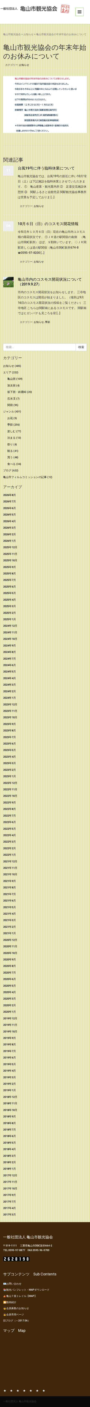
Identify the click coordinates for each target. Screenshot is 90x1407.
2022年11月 (10, 789)
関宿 (10, 405)
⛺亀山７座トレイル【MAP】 (20, 1296)
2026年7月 (9, 501)
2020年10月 (10, 953)
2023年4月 (9, 756)
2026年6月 (9, 508)
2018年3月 (9, 1155)
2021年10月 (10, 874)
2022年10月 (10, 795)
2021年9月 (9, 881)
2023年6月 (9, 743)
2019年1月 (9, 1090)
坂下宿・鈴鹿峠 (16, 391)
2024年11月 (10, 632)
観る (10, 450)
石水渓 (11, 398)
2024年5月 (9, 671)
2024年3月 (9, 684)
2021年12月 (10, 861)
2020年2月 (9, 1005)
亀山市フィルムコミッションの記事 (25, 477)
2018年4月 (9, 1149)
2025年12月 (10, 547)
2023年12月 (10, 704)
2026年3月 (9, 527)
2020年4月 (9, 992)
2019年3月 (9, 1077)
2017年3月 (9, 1214)
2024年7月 (9, 658)
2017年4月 (9, 1208)
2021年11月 (10, 867)
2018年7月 (9, 1129)
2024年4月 (9, 678)
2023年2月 (9, 769)
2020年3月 (9, 998)
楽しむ (11, 431)
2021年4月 (9, 913)
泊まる (11, 437)
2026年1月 (9, 540)
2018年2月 (9, 1162)
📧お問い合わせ (12, 1283)
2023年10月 (10, 717)
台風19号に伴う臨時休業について (46, 168)
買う (10, 457)
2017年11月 (10, 1181)
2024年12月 (10, 625)
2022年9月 (9, 802)
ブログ (7, 470)
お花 (10, 418)
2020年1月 (9, 1011)
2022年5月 (9, 828)
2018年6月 (9, 1136)
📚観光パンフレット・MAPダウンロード (26, 1289)
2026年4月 (9, 521)
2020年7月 (9, 972)
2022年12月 (10, 782)
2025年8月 (9, 573)
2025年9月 (9, 567)
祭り (10, 444)
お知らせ (28, 34)
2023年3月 (9, 763)
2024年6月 (9, 665)
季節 (47, 322)
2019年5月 (9, 1064)
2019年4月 (9, 1070)
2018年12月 (10, 1096)
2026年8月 (9, 495)
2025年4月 (9, 599)
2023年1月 (9, 776)
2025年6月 (9, 586)
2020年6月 (9, 979)
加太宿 (11, 385)
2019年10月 (10, 1031)
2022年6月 (9, 822)
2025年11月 (10, 553)
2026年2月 (9, 534)
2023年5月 (9, 750)
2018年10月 (10, 1110)
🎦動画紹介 (9, 1302)
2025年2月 (9, 612)
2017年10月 (10, 1188)
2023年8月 (9, 730)
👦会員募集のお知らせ (16, 1308)
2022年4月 (9, 835)
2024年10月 (10, 638)
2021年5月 (9, 907)
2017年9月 (9, 1195)
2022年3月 (9, 841)
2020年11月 (10, 946)
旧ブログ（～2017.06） (16, 1320)
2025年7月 (9, 579)
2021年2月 (9, 926)
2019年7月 (9, 1051)
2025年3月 (9, 606)
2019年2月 (9, 1083)
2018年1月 (9, 1168)
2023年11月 (10, 710)
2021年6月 (9, 900)
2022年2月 (9, 848)
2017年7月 (9, 1201)
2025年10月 (10, 560)
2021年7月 (9, 894)
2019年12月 (10, 1018)
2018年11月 (10, 1103)
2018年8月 (9, 1123)
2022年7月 (9, 815)
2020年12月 (10, 939)
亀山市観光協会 (12, 34)
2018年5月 (9, 1142)
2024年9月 (9, 645)
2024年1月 (9, 697)
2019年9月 (9, 1038)
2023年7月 (9, 737)
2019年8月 (9, 1044)
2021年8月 (9, 887)
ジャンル (8, 411)
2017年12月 (10, 1175)
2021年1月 (9, 933)
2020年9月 (9, 959)
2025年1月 (9, 619)
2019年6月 (9, 1057)
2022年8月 (9, 809)
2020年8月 (9, 965)
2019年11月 (10, 1024)
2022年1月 (9, 854)
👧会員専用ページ (13, 1314)
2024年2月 (9, 691)
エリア (7, 372)
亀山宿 (11, 378)
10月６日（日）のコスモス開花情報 (48, 224)
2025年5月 (9, 593)
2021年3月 (9, 920)
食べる (11, 464)
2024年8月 (9, 652)
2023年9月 (9, 724)
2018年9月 (9, 1116)
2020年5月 (9, 985)
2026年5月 (9, 514)
